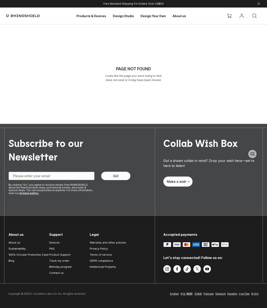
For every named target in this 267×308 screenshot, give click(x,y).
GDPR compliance (101, 260)
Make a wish (176, 181)
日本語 (198, 293)
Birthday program (60, 266)
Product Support (60, 254)
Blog (11, 260)
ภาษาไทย (244, 293)
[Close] (258, 4)
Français (209, 293)
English (174, 293)
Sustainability (17, 248)
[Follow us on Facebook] (177, 269)
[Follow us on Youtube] (207, 269)
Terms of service (101, 254)
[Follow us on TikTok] (187, 269)
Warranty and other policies (108, 242)
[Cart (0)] (229, 15)
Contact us (56, 272)
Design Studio (123, 16)
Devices (54, 242)
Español (232, 293)
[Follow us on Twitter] (197, 269)
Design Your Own (153, 16)
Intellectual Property (103, 266)
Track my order (59, 260)
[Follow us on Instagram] (167, 269)
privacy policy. (29, 193)
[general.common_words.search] (254, 15)
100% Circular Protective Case (29, 254)
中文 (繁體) (186, 293)
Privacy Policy (99, 248)
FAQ (51, 248)
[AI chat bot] (252, 154)
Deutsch (220, 293)
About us (179, 16)
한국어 (255, 293)
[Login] (241, 15)
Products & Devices (91, 16)
